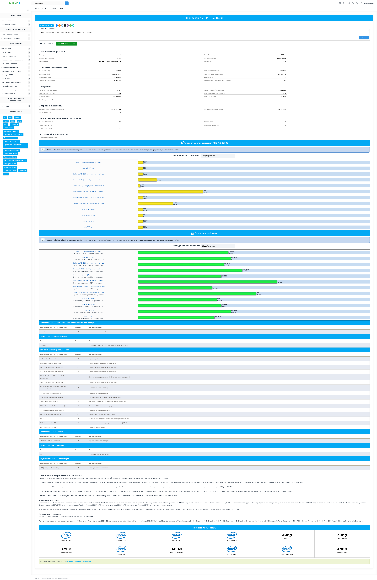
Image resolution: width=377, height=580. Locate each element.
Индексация (8, 128)
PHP (12, 121)
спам (6, 174)
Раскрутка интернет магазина (15, 160)
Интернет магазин (11, 131)
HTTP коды (5, 106)
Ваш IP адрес (6, 52)
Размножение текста (9, 64)
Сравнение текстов (8, 56)
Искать (363, 37)
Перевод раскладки (8, 93)
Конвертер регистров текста (12, 60)
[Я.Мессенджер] (73, 25)
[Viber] (68, 25)
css (10, 118)
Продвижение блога (11, 141)
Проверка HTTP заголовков (11, 75)
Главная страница (8, 21)
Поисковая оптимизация (13, 134)
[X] (65, 25)
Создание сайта (10, 170)
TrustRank (14, 124)
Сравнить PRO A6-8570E (66, 44)
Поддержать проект (8, 24)
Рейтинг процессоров (9, 35)
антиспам (22, 170)
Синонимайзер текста (9, 67)
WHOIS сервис (6, 79)
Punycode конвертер (9, 86)
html (6, 121)
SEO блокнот (6, 49)
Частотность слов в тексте (11, 71)
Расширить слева (47, 25)
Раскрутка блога (10, 157)
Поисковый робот (10, 138)
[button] (366, 3)
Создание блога (10, 167)
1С (5, 118)
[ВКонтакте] (57, 25)
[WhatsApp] (70, 25)
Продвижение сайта (11, 150)
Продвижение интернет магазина (13, 146)
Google (17, 118)
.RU (15, 3)
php (19, 121)
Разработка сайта (10, 154)
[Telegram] (62, 25)
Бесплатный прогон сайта (11, 82)
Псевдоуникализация (9, 90)
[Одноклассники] (59, 25)
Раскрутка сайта (10, 164)
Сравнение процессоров (10, 38)
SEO (5, 124)
